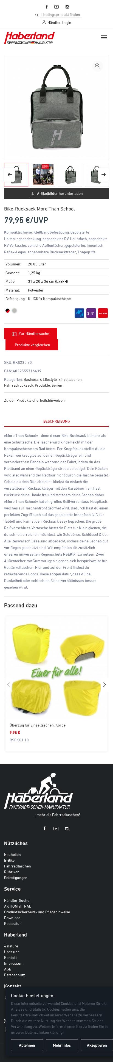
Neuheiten (12, 854)
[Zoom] (97, 66)
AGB (7, 969)
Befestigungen (15, 877)
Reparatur (12, 923)
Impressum (14, 963)
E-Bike (9, 860)
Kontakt (10, 957)
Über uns (11, 951)
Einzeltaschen (70, 379)
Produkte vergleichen (32, 344)
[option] (16, 175)
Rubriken (11, 871)
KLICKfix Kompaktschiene (49, 298)
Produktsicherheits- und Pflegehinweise (37, 912)
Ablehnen (27, 1045)
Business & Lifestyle (40, 379)
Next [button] (103, 175)
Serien (57, 385)
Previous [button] (9, 175)
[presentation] (8, 685)
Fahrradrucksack (18, 385)
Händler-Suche (16, 900)
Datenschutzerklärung (44, 1032)
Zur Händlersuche (33, 333)
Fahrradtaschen (17, 866)
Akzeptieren (97, 1045)
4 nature (11, 946)
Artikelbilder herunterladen (59, 193)
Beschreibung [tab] (56, 421)
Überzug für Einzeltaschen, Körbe (38, 725)
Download (12, 917)
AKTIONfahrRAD (18, 906)
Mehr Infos (62, 1045)
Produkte (42, 385)
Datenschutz (14, 974)
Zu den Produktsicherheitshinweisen (34, 400)
